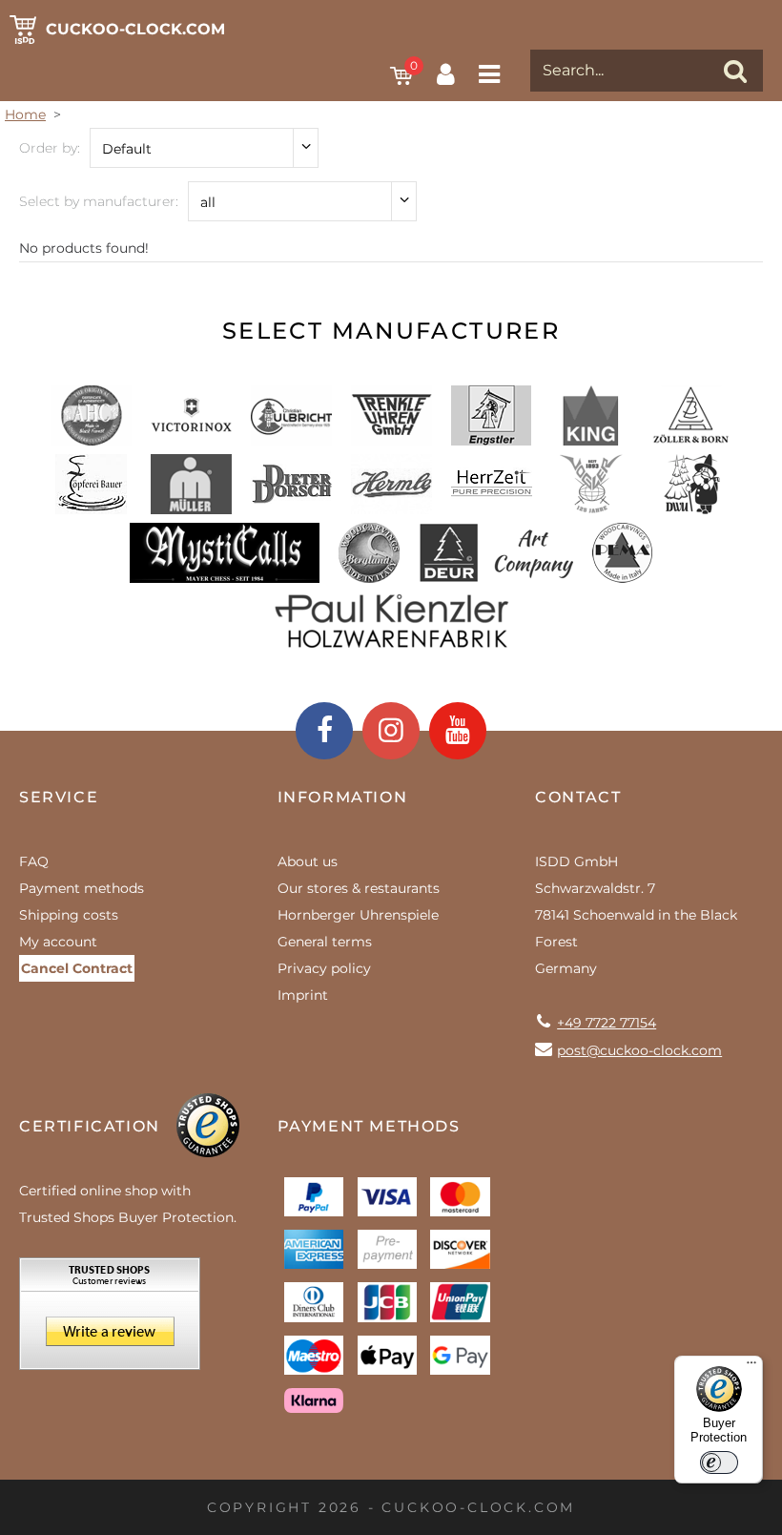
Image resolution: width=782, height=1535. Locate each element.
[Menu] (751, 1367)
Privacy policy (324, 968)
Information (343, 797)
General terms (325, 941)
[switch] (719, 1462)
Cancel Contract (77, 968)
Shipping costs (68, 914)
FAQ (34, 861)
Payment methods (81, 888)
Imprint (303, 995)
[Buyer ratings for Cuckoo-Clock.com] (109, 1320)
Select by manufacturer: (98, 201)
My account (58, 941)
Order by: (49, 147)
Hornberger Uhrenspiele (358, 914)
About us (308, 861)
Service (58, 797)
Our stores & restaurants (359, 888)
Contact (578, 797)
